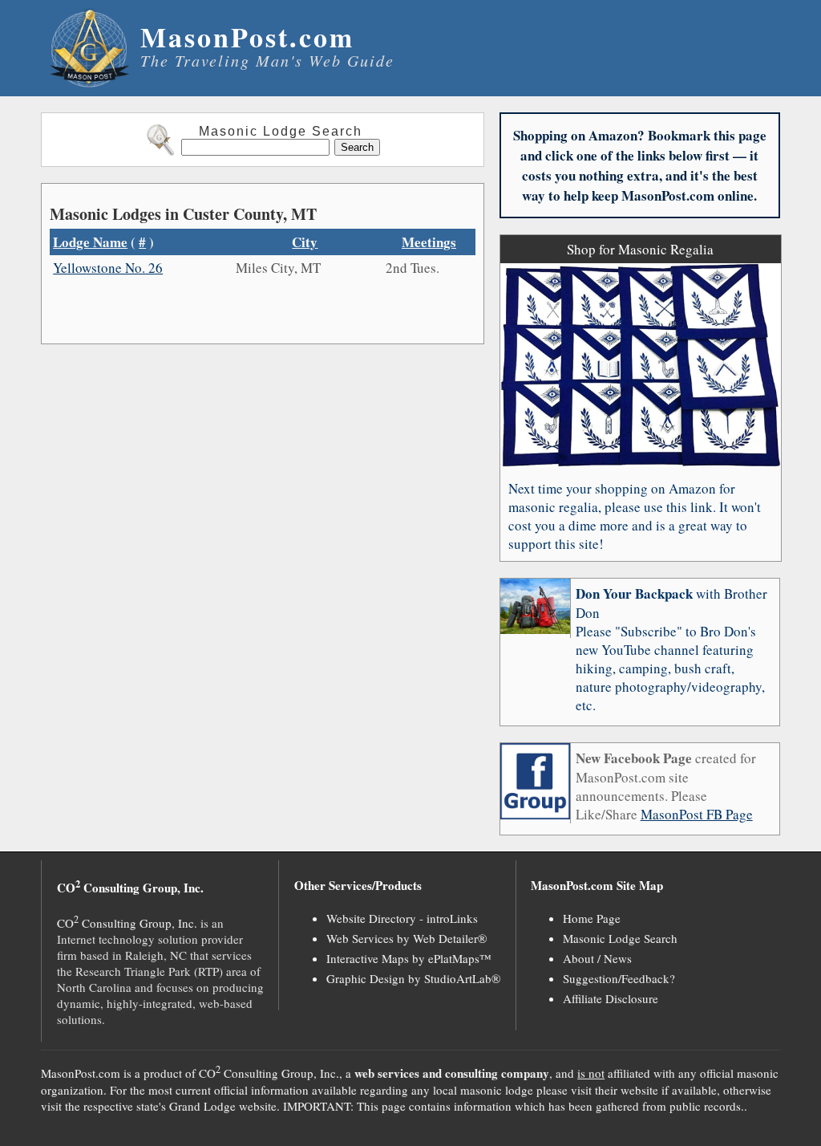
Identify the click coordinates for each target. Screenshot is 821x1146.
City (304, 242)
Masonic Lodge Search (620, 938)
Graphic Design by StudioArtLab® (413, 978)
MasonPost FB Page (697, 814)
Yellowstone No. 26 (108, 267)
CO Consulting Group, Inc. (127, 923)
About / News (597, 958)
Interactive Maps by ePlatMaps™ (408, 958)
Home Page (592, 918)
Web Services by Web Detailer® (406, 938)
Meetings (429, 242)
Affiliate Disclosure (610, 998)
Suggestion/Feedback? (619, 978)
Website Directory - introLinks (402, 918)
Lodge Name (90, 242)
